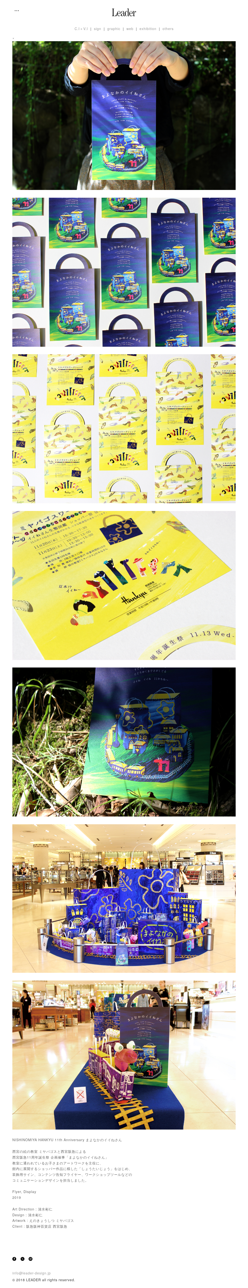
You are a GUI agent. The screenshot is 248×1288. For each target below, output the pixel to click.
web (129, 28)
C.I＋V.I (81, 28)
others (168, 28)
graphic (113, 28)
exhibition (148, 28)
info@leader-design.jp (31, 1273)
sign (97, 28)
